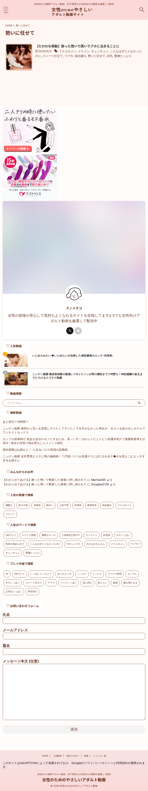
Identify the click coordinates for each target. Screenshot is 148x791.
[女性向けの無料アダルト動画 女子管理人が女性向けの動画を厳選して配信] (74, 14)
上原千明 (64, 505)
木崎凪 (37, 505)
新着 (86, 755)
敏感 (115, 582)
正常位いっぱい (14, 591)
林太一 (49, 505)
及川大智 (23, 505)
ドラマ (51, 582)
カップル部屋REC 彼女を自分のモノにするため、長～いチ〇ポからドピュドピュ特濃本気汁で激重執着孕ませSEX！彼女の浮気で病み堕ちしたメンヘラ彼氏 (74, 441)
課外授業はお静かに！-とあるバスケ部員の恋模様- (36, 449)
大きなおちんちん (95, 544)
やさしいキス (73, 544)
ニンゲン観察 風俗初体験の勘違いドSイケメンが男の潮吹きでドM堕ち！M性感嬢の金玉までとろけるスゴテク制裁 (87, 375)
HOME (45, 755)
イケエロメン (67, 51)
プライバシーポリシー (98, 763)
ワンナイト (91, 535)
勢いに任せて (96, 56)
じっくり (97, 573)
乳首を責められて (15, 544)
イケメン (84, 51)
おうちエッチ (64, 573)
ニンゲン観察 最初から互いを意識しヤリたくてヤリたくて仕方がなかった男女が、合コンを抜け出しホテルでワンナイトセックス (74, 430)
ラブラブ (135, 544)
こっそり (82, 573)
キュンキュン (99, 51)
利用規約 (122, 763)
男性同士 (32, 591)
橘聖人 (9, 505)
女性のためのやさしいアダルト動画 (74, 779)
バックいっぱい (68, 582)
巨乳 (110, 56)
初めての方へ (72, 755)
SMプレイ (11, 535)
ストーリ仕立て (53, 56)
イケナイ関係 (29, 535)
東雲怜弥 (92, 505)
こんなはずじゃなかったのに (45, 544)
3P (7, 573)
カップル (132, 573)
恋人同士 (87, 582)
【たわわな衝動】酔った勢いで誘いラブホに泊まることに (77, 46)
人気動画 (57, 755)
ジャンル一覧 (99, 755)
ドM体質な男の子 (71, 535)
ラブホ (68, 56)
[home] (78, 330)
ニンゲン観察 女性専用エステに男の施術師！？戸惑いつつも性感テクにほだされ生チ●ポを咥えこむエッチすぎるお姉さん (74, 458)
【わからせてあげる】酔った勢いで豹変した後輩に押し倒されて (44, 480)
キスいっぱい (123, 535)
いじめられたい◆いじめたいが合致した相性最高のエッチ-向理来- (73, 355)
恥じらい (102, 582)
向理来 (77, 505)
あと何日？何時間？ (16, 422)
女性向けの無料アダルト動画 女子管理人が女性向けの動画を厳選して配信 (74, 774)
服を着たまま (130, 582)
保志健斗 (80, 56)
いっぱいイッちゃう (41, 573)
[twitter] (69, 330)
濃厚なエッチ (49, 535)
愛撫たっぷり (123, 56)
